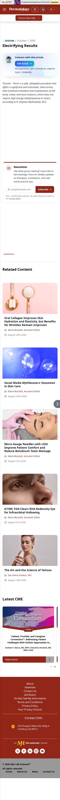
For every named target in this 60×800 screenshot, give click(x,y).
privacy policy (15, 198)
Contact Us (30, 691)
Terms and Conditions (30, 702)
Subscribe (43, 189)
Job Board (30, 694)
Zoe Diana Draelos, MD (19, 575)
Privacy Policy (30, 706)
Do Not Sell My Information (30, 698)
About (30, 683)
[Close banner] (56, 4)
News (35, 771)
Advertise (30, 687)
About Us (22, 771)
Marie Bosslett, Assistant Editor (24, 329)
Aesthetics (9, 254)
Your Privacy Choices (30, 709)
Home (9, 771)
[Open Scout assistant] (43, 9)
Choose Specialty (26, 17)
